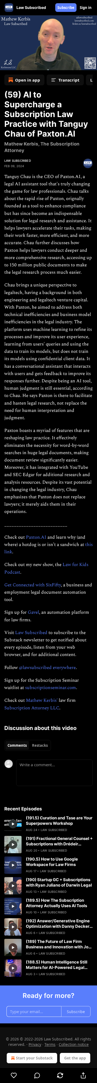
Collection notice (74, 1044)
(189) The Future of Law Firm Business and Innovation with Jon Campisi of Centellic (58, 944)
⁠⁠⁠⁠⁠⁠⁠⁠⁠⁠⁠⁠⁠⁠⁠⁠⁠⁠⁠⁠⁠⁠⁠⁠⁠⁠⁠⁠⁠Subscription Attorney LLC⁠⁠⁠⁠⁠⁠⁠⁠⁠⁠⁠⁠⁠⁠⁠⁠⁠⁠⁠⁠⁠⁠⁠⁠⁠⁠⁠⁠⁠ (31, 708)
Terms (50, 1044)
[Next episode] (18, 64)
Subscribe (65, 7)
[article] (48, 824)
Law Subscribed (17, 161)
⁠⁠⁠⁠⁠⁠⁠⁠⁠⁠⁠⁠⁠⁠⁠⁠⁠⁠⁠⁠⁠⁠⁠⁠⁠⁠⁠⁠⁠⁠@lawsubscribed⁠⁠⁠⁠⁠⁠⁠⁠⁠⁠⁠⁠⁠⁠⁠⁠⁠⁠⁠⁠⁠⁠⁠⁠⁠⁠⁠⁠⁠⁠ (35, 667)
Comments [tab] (17, 745)
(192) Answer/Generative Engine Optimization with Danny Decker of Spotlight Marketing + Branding (59, 923)
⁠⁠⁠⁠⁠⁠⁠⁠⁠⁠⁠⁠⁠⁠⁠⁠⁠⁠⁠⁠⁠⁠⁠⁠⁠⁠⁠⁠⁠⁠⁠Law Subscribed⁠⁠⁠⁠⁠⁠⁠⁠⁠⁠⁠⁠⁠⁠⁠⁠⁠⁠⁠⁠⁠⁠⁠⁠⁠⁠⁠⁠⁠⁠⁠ (31, 632)
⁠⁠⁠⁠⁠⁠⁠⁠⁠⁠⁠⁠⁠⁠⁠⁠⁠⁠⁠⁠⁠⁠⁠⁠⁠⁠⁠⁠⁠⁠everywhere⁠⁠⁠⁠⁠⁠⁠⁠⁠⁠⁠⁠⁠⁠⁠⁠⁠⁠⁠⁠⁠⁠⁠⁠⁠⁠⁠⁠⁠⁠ (64, 667)
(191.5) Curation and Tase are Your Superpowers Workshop (59, 820)
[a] (13, 824)
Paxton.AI (36, 537)
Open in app (27, 80)
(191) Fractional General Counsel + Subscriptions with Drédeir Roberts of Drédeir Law (59, 841)
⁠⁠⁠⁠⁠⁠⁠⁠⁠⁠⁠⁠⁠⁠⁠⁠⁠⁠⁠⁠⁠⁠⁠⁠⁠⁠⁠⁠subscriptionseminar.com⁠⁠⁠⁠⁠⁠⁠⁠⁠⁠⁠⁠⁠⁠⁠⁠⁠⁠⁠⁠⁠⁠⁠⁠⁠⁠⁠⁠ (50, 687)
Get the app (75, 1058)
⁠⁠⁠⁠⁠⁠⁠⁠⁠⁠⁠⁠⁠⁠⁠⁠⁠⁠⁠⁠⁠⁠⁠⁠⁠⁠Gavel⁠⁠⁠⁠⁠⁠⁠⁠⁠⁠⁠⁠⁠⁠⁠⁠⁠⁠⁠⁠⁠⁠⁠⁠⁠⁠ (33, 612)
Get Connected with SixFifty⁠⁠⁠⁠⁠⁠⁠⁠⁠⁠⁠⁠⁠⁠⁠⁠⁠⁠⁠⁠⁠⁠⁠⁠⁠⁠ (32, 585)
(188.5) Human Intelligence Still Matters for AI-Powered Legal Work (56, 964)
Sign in (86, 7)
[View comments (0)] (37, 1075)
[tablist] (27, 745)
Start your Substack (34, 1058)
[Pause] (6, 64)
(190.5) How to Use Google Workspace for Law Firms (52, 861)
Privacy (35, 1044)
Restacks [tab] (40, 745)
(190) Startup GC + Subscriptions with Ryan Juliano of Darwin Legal (59, 882)
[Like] (13, 1075)
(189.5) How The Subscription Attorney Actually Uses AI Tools (56, 903)
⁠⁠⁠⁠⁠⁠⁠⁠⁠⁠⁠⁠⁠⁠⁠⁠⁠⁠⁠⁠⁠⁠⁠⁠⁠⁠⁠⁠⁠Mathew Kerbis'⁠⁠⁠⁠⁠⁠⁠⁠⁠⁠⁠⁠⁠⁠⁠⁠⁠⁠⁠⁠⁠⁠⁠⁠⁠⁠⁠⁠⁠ (42, 700)
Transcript (68, 80)
